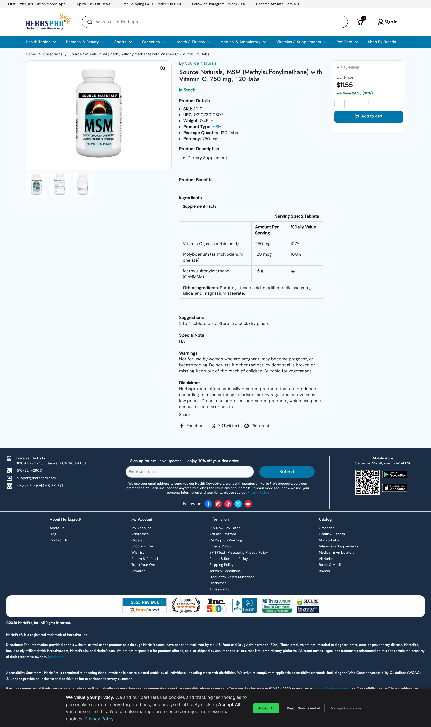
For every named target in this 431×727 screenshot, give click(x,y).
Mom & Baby (329, 540)
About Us (57, 528)
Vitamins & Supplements (338, 546)
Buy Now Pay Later (224, 528)
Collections (52, 54)
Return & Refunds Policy (228, 558)
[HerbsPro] (49, 22)
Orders (137, 540)
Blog (53, 534)
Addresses (140, 534)
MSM (217, 126)
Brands (324, 571)
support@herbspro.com (36, 478)
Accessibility (219, 589)
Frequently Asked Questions (231, 577)
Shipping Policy (221, 564)
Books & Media (331, 564)
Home (31, 54)
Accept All (266, 708)
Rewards (138, 571)
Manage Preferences (346, 708)
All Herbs (326, 558)
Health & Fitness (332, 534)
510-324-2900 (29, 470)
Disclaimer (217, 583)
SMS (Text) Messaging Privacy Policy (238, 552)
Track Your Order (145, 564)
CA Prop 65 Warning (225, 540)
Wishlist (137, 552)
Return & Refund (144, 558)
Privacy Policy (220, 546)
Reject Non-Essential (303, 708)
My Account (141, 528)
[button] (360, 22)
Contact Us (59, 540)
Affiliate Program (222, 534)
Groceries (326, 528)
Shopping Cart (143, 546)
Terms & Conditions (225, 571)
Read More (56, 656)
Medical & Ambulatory (337, 552)
